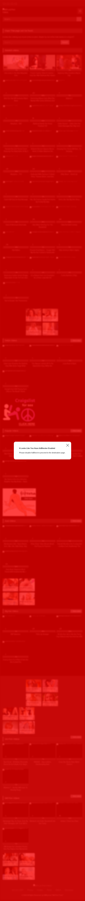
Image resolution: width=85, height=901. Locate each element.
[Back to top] (78, 894)
